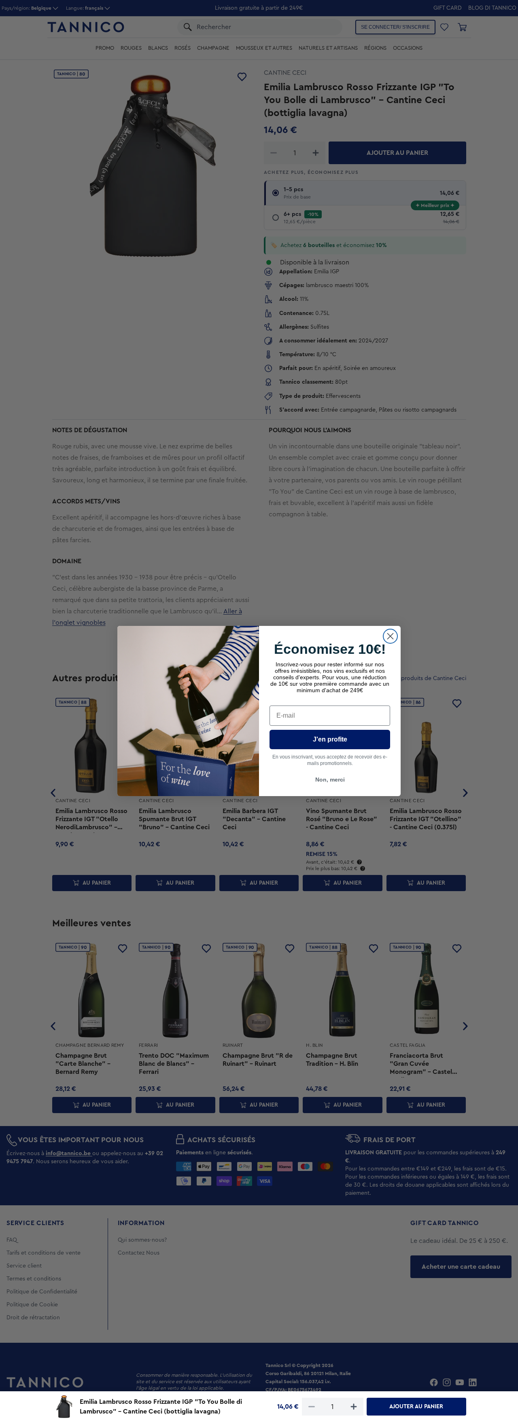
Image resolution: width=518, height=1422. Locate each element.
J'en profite (330, 739)
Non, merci (330, 779)
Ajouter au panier (416, 1406)
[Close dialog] (390, 636)
